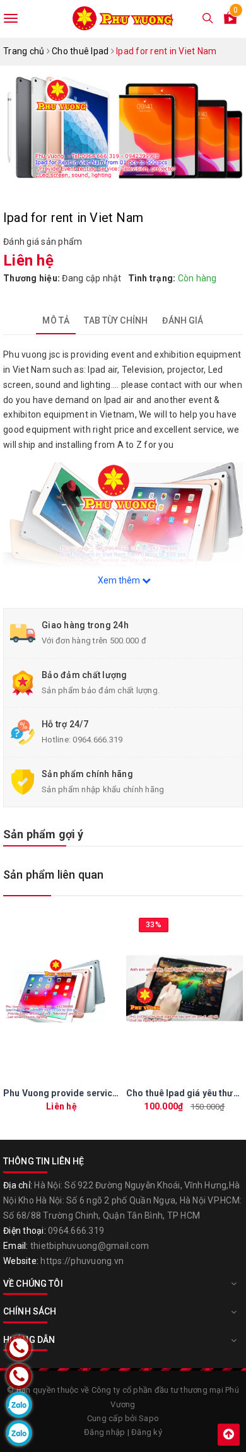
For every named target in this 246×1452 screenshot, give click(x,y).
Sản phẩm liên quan (53, 874)
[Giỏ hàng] (230, 20)
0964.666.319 (97, 739)
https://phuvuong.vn (82, 1261)
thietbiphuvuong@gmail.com (89, 1246)
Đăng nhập (104, 1432)
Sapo (149, 1418)
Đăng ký (146, 1432)
